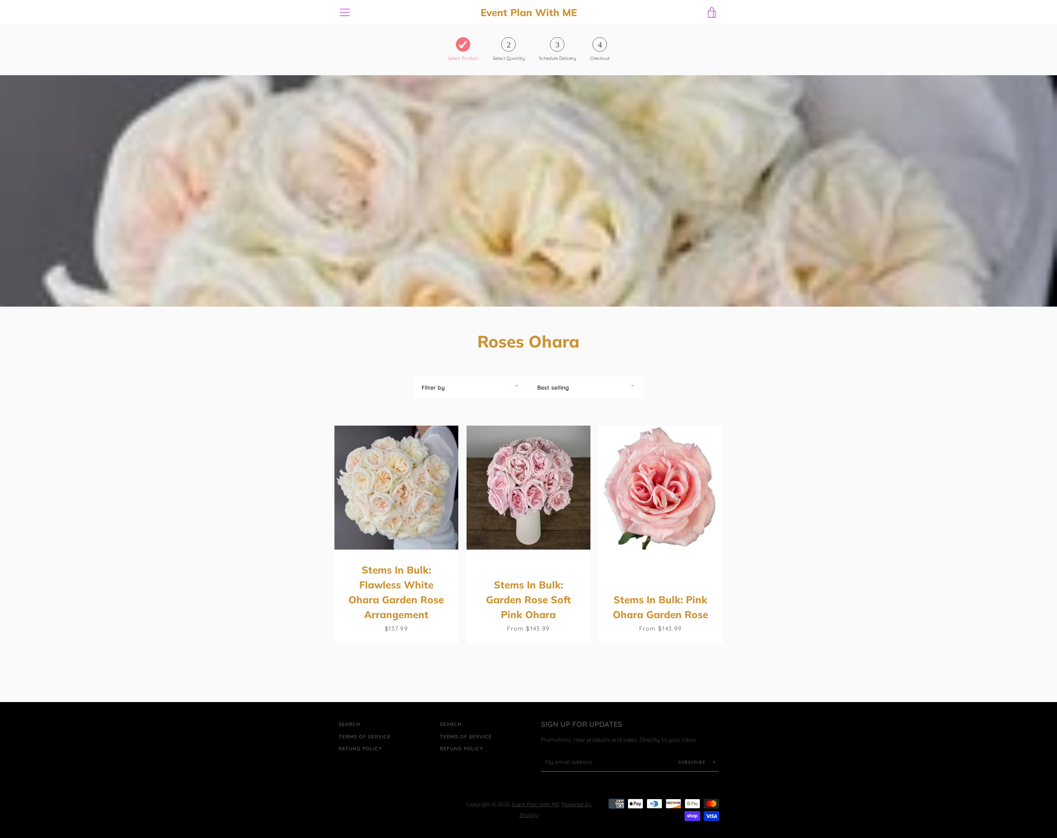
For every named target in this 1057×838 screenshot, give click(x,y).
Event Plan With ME (529, 13)
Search (349, 724)
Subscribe (693, 762)
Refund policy (360, 748)
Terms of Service (365, 736)
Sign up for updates (581, 724)
